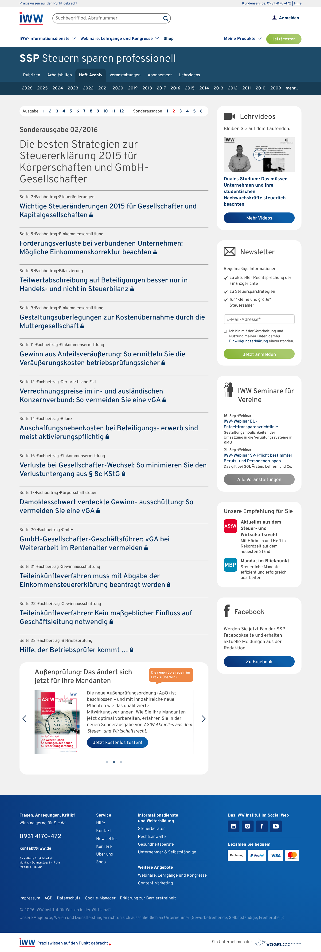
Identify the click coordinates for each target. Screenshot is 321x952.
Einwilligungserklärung (248, 341)
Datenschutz (69, 898)
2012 (233, 88)
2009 (275, 88)
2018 (147, 88)
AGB (48, 898)
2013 (218, 88)
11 (113, 111)
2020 (118, 88)
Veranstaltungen (125, 75)
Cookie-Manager (100, 898)
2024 (57, 88)
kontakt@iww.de (35, 848)
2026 (27, 88)
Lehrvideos (189, 75)
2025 (42, 88)
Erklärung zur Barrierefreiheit (148, 898)
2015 (190, 88)
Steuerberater (151, 829)
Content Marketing (155, 883)
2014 (204, 88)
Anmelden (289, 18)
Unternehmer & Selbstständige (167, 852)
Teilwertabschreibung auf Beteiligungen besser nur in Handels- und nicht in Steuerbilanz (104, 285)
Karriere (104, 846)
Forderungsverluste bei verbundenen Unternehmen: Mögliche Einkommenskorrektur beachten (101, 248)
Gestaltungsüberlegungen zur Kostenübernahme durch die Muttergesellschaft (112, 322)
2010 (261, 88)
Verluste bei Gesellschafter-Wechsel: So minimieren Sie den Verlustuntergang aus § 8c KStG (113, 470)
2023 (73, 88)
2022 (88, 88)
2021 (103, 88)
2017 (161, 88)
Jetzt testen (284, 39)
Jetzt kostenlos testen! (117, 743)
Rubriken (31, 75)
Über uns (104, 854)
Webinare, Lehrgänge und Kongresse (172, 875)
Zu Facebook (259, 662)
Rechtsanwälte (152, 837)
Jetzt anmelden (259, 355)
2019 (133, 88)
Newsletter (106, 839)
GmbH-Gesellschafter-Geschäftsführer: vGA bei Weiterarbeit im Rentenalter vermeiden (95, 544)
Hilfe (297, 3)
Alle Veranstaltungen (259, 480)
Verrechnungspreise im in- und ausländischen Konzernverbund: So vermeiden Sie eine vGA (91, 396)
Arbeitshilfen (59, 75)
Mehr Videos (259, 218)
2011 (246, 88)
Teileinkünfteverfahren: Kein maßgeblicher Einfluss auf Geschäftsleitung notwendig (106, 618)
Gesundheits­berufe (156, 844)
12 (122, 111)
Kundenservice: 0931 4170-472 (266, 3)
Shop (168, 39)
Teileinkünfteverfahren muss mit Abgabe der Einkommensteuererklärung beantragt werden (93, 581)
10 (105, 111)
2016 (175, 88)
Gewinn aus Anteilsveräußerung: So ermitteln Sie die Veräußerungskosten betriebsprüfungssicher (102, 359)
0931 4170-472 (40, 836)
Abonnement (160, 75)
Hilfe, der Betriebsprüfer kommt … (75, 650)
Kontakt (103, 831)
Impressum (30, 898)
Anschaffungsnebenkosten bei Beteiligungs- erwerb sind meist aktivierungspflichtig (109, 433)
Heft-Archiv (90, 75)
